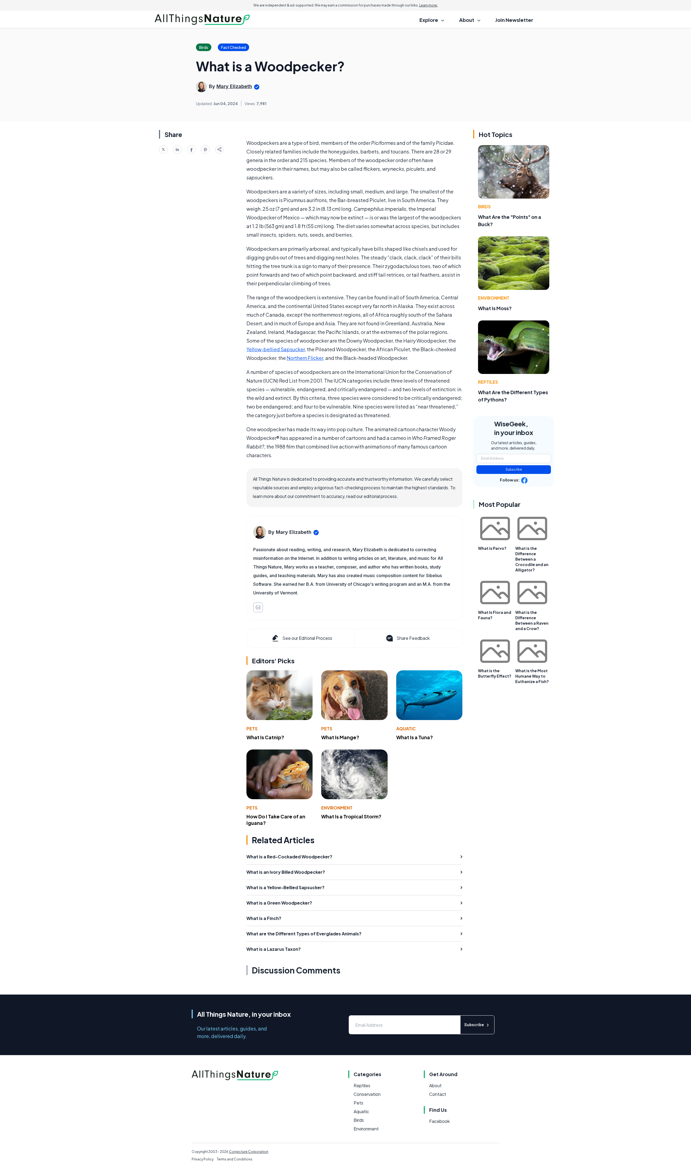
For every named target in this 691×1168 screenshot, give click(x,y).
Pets (252, 728)
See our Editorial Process (307, 638)
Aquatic (406, 728)
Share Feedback (413, 638)
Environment (337, 808)
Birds (484, 206)
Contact (437, 1094)
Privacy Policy (203, 1159)
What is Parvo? (492, 548)
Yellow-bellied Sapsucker (275, 349)
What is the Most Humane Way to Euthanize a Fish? (532, 676)
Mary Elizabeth (234, 86)
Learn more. (428, 5)
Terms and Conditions (234, 1159)
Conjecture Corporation (248, 1152)
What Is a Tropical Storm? (351, 816)
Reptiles (488, 382)
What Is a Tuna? (414, 737)
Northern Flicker (305, 358)
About (435, 1085)
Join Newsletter (514, 20)
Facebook (439, 1121)
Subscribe (514, 469)
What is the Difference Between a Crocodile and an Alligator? (531, 559)
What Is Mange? (340, 737)
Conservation (367, 1094)
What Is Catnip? (265, 737)
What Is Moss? (495, 308)
